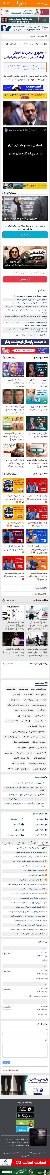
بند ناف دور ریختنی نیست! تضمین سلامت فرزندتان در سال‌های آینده (27, 330)
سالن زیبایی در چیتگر (21, 742)
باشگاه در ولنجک (12, 721)
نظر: (46, 1040)
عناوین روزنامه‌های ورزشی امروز (33, 870)
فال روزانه (17, 829)
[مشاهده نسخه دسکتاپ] (3, 3)
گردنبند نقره (17, 694)
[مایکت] (25, 1129)
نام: (46, 1029)
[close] (2, 1157)
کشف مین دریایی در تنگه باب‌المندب (32, 889)
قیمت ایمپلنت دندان (38, 689)
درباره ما (10, 1139)
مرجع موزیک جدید (39, 705)
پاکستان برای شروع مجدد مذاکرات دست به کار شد (28, 902)
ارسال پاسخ (7, 953)
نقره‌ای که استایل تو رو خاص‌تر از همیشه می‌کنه (29, 303)
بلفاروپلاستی (11, 689)
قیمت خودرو (39, 824)
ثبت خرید (25, 235)
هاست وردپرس (40, 752)
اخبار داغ (30, 843)
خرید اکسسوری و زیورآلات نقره (35, 699)
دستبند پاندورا (15, 699)
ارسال (6, 1063)
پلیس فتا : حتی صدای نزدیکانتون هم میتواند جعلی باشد (26, 306)
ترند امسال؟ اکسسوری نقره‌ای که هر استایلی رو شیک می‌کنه (27, 311)
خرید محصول (25, 279)
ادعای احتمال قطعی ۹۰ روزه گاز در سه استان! (30, 907)
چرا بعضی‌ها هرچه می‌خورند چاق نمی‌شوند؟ (30, 852)
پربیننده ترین (17, 843)
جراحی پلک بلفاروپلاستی (37, 726)
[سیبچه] (25, 1109)
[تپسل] (3, 192)
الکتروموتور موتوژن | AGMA (18, 768)
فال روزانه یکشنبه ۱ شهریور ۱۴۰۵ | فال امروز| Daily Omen (26, 884)
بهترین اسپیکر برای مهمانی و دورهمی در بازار (30, 296)
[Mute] (9, 219)
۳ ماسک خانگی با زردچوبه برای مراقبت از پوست (29, 856)
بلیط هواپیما (23, 689)
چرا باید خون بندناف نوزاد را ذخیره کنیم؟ (32, 299)
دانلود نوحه (22, 747)
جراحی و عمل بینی (39, 768)
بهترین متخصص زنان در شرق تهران (18, 752)
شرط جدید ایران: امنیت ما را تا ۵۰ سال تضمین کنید (28, 916)
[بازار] (25, 1123)
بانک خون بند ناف (18, 763)
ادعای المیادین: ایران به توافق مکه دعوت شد (30, 934)
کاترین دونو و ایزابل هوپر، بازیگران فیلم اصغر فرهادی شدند (25, 789)
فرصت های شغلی (28, 1142)
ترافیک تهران (39, 829)
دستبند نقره (28, 694)
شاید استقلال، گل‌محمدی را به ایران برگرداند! (30, 920)
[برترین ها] (21, 3)
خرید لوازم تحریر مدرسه (37, 763)
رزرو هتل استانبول (24, 715)
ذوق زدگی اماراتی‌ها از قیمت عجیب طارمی (31, 847)
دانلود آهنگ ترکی (39, 758)
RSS (11, 1145)
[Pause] (5, 219)
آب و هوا (17, 824)
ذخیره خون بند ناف (39, 742)
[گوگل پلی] (25, 1116)
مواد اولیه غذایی (40, 715)
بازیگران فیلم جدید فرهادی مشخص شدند (29, 783)
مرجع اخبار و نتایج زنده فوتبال (18, 705)
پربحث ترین (4, 843)
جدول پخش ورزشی (13, 835)
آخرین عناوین (42, 843)
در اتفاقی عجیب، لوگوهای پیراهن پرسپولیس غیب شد (27, 929)
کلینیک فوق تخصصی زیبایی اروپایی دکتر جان (29, 731)
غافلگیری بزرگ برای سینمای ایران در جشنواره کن (26, 794)
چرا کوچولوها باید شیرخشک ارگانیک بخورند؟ (30, 334)
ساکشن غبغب (41, 694)
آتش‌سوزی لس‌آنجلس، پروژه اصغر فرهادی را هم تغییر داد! (24, 805)
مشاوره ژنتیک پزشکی (12, 736)
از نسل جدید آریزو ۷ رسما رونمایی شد (31, 880)
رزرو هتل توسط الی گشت (24, 710)
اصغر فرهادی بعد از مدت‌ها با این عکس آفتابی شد (26, 799)
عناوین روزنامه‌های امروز (36, 875)
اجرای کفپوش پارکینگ (22, 758)
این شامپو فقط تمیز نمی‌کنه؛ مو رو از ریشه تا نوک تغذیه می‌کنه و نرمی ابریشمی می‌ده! (26, 324)
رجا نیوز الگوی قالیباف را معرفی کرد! (33, 866)
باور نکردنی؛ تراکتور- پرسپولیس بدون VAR (31, 925)
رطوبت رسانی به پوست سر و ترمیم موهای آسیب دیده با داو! (26, 317)
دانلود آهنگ (42, 710)
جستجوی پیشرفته (22, 1145)
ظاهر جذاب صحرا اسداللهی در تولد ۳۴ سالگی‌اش (27, 893)
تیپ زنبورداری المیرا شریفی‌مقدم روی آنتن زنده (28, 861)
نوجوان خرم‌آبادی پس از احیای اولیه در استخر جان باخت (26, 911)
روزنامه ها (40, 819)
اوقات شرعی (39, 835)
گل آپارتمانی (26, 721)
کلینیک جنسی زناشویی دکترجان (34, 736)
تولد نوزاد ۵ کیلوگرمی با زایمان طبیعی (32, 898)
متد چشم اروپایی (40, 721)
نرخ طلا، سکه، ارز (14, 819)
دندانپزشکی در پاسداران (37, 747)
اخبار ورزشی (20, 1139)
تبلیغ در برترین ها (14, 1142)
